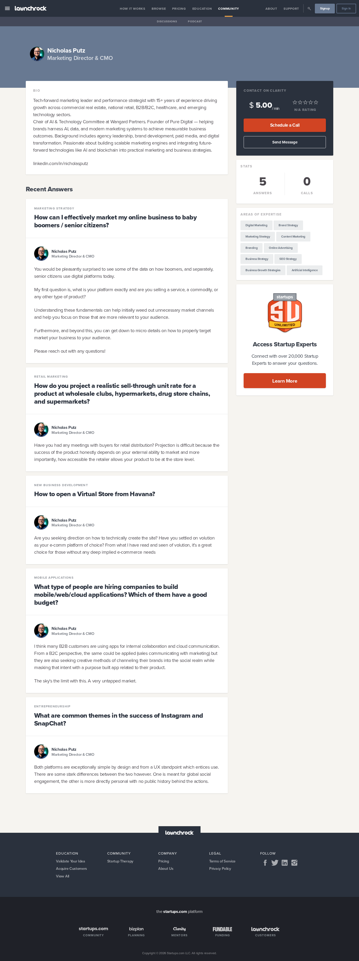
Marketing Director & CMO (73, 256)
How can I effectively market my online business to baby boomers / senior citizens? (115, 221)
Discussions (167, 21)
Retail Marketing (51, 376)
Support (291, 8)
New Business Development (61, 485)
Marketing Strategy (54, 208)
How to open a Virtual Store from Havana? (94, 494)
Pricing (179, 8)
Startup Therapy (120, 861)
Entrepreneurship (52, 706)
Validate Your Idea (70, 861)
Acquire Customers (71, 868)
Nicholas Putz (64, 251)
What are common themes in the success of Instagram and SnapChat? (118, 719)
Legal (215, 853)
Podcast (195, 21)
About (271, 8)
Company (167, 853)
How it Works (132, 8)
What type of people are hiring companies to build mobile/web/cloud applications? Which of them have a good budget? (120, 594)
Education (202, 8)
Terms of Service (222, 861)
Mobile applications (54, 577)
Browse (159, 8)
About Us (165, 868)
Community (228, 8)
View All (62, 876)
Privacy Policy (220, 868)
